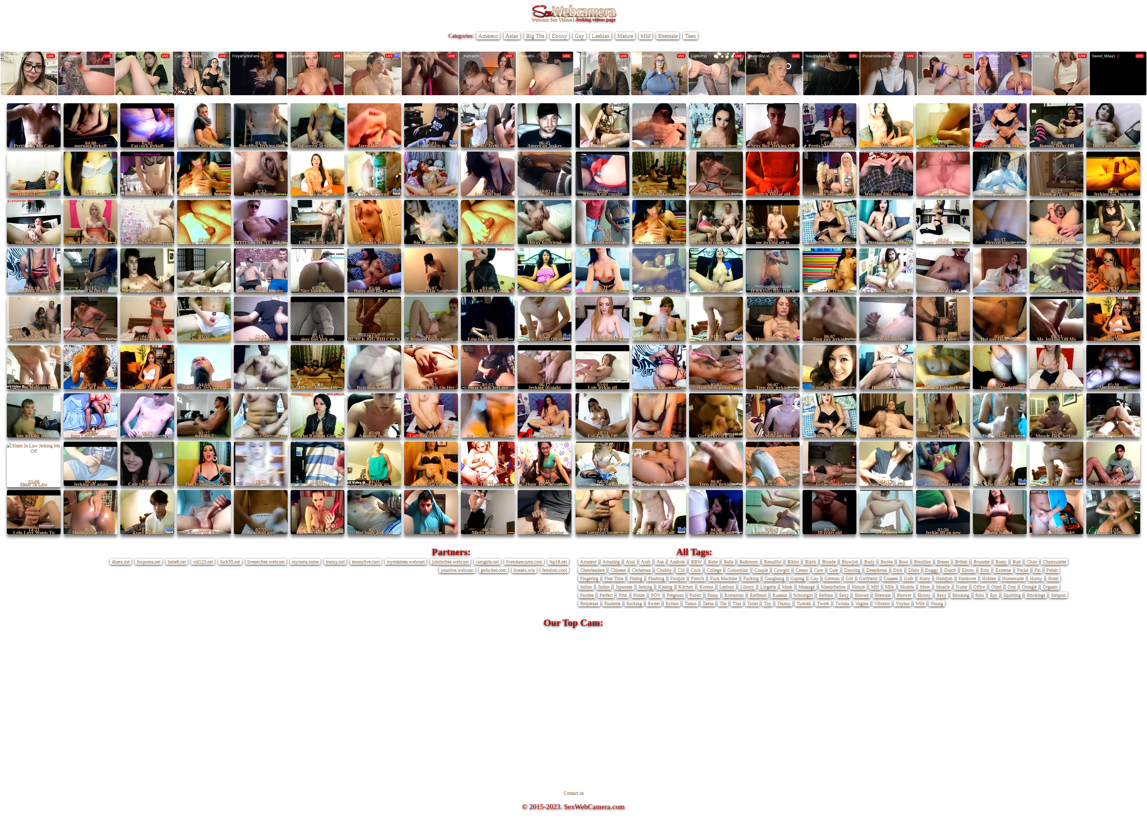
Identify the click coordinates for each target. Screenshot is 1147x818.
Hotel (1053, 578)
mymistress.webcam (406, 561)
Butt (1017, 561)
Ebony (559, 36)
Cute (833, 569)
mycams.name (305, 561)
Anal (630, 561)
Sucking (634, 603)
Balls (728, 561)
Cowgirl (781, 569)
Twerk (823, 603)
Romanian (734, 594)
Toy (767, 603)
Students (612, 603)
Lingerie (768, 586)
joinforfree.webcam (450, 561)
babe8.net (177, 561)
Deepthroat (876, 569)
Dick (897, 569)
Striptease (589, 603)
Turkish (804, 603)
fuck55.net (230, 561)
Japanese (624, 586)
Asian (512, 36)
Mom (925, 586)
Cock (696, 569)
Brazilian (922, 561)
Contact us (574, 792)
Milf (646, 36)
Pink (623, 594)
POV (656, 594)
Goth (908, 578)
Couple (761, 569)
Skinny (924, 594)
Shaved (862, 594)
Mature (625, 36)
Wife (920, 603)
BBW (696, 561)
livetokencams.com (524, 561)
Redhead (758, 594)
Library (747, 586)
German (832, 578)
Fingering (589, 578)
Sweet (654, 603)
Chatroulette (1054, 561)
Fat (1037, 569)
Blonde (829, 561)
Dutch (950, 569)
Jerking (645, 586)
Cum (818, 569)
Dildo (913, 569)
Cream (801, 569)
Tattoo (691, 603)
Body (869, 561)
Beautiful (772, 561)
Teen (690, 36)
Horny (1036, 578)
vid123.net (203, 561)
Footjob (677, 578)
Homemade (1013, 578)
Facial (1022, 569)
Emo (984, 569)
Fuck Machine (723, 578)
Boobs (887, 561)
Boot (903, 561)
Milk (889, 586)
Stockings (1036, 594)
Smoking (960, 594)
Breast (943, 561)
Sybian (672, 603)
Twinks (842, 603)
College (714, 569)
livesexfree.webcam (266, 561)
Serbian (826, 594)
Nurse (961, 586)
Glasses (891, 578)
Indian (586, 586)
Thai (736, 603)
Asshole (677, 561)
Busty (1001, 561)
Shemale (667, 36)
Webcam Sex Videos (551, 19)
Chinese (618, 569)
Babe (713, 561)
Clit (681, 569)
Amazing (611, 561)
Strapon (1058, 594)
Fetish (1052, 569)
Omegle (1029, 586)
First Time (613, 578)
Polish (639, 594)
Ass (660, 561)
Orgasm (1050, 586)
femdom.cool (554, 569)
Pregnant (675, 594)
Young (936, 603)
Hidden (989, 578)
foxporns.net (148, 561)
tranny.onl (335, 561)
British (961, 561)
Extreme (1003, 569)
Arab (646, 561)
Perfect (606, 594)
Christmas (641, 569)
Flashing (656, 578)
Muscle (943, 586)
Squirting (1012, 594)
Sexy (844, 594)
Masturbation (833, 586)
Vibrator (882, 603)
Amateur (488, 36)
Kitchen (685, 586)
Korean (706, 586)
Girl (849, 578)
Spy (993, 594)
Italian (604, 586)
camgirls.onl (487, 561)
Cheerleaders (592, 569)
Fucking (751, 578)
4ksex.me (121, 561)
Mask (787, 586)
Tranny (784, 603)
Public (695, 594)
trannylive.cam (366, 561)
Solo (979, 594)
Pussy (712, 594)
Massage (806, 586)
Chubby (664, 569)
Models (907, 586)
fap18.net (558, 561)
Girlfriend (868, 578)
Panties (587, 594)
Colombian (737, 569)
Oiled (996, 586)
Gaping (797, 578)
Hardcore (967, 578)
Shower (904, 594)
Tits (723, 603)
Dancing (852, 569)
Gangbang (774, 578)
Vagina (861, 603)
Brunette (981, 561)
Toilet (752, 603)
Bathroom (748, 561)
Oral (1012, 586)
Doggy (931, 569)
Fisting (635, 578)
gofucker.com (493, 569)
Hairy (924, 578)
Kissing (665, 586)
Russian (779, 594)
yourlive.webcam (457, 569)
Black (810, 561)
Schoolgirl (803, 594)
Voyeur (903, 603)
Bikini (793, 561)
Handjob (944, 578)
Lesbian (601, 36)
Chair (1032, 561)
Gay (579, 36)
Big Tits (535, 36)
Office (979, 586)
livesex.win (524, 569)
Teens (708, 603)
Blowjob (850, 561)
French (697, 578)
